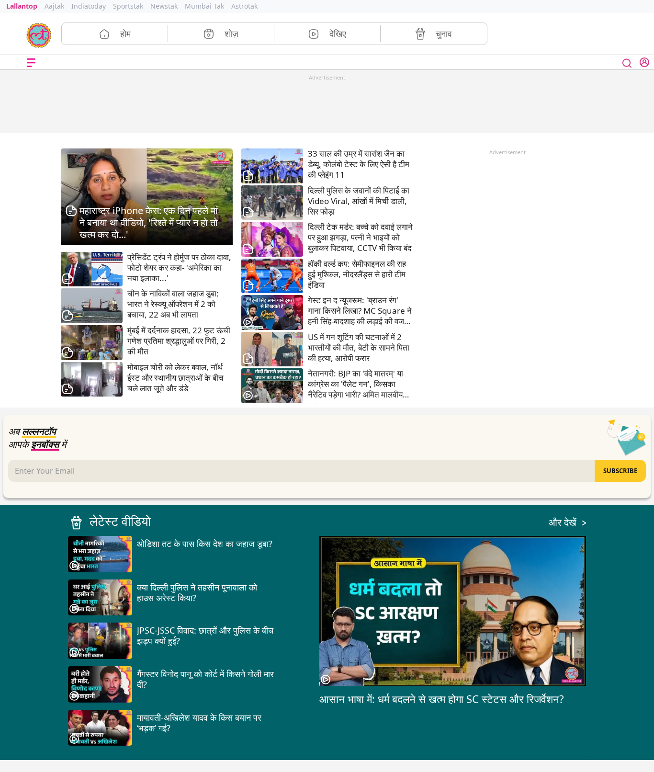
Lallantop (21, 6)
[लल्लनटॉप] (39, 34)
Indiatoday (88, 6)
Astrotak (244, 6)
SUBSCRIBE (620, 470)
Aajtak (54, 6)
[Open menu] (31, 62)
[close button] (627, 62)
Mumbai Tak (204, 6)
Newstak (164, 6)
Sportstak (128, 6)
